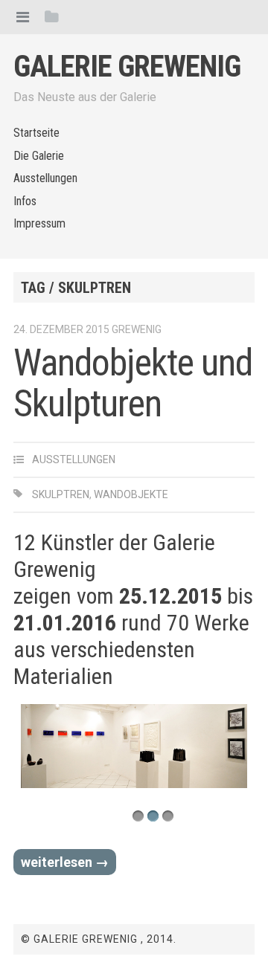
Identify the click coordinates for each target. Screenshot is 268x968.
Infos (24, 201)
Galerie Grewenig (126, 66)
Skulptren (60, 494)
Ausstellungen (45, 178)
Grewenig (137, 329)
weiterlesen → (65, 862)
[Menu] (22, 17)
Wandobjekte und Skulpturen (132, 383)
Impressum (39, 223)
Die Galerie (38, 156)
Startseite (36, 133)
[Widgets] (52, 17)
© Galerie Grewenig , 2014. (98, 939)
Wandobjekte (131, 494)
